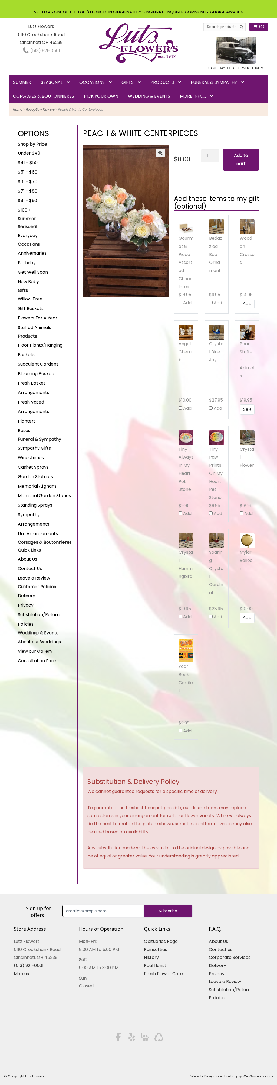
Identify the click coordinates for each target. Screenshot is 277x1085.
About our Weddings (39, 642)
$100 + (24, 210)
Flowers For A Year (37, 318)
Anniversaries (32, 253)
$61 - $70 (27, 181)
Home (17, 109)
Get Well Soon (33, 272)
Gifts (127, 82)
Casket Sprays (33, 467)
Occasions (92, 82)
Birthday (27, 263)
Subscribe (168, 911)
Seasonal (51, 82)
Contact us (220, 949)
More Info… (193, 96)
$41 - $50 (28, 162)
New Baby (28, 282)
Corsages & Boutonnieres (43, 96)
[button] (160, 153)
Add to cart (241, 159)
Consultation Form (37, 661)
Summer (22, 82)
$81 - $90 (27, 200)
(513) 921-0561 (44, 50)
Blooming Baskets (36, 373)
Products (162, 82)
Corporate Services (229, 957)
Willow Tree (30, 299)
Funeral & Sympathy (214, 82)
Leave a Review (34, 578)
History (151, 957)
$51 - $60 (27, 172)
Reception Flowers (40, 109)
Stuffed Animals (34, 327)
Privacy (26, 605)
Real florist (155, 965)
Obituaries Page (161, 941)
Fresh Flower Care (163, 974)
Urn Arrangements (38, 533)
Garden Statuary (36, 476)
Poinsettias (155, 949)
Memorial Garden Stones (44, 495)
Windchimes (31, 458)
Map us (21, 974)
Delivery (26, 596)
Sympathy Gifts (34, 448)
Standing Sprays (35, 505)
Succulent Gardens (38, 364)
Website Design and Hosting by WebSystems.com (231, 1076)
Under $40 (29, 153)
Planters (27, 421)
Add (187, 303)
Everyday (28, 235)
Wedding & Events (149, 96)
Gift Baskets (31, 308)
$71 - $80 (27, 191)
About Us (27, 559)
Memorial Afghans (37, 486)
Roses (24, 430)
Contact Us (30, 568)
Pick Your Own (101, 96)
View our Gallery (35, 651)
